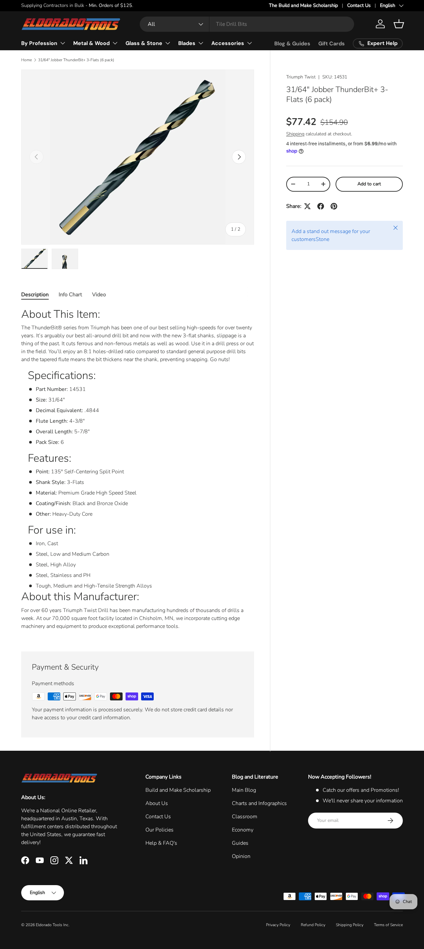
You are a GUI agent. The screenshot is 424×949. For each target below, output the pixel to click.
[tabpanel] (137, 471)
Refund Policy (313, 924)
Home (26, 60)
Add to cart (369, 184)
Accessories (227, 43)
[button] (399, 24)
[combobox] (247, 24)
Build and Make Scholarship (178, 790)
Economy (242, 829)
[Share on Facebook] (320, 206)
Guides (240, 843)
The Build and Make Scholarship (303, 5)
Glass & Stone (144, 43)
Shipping (295, 134)
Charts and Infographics (259, 803)
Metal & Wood (91, 43)
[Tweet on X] (307, 206)
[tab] (35, 294)
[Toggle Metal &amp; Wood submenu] (115, 43)
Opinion (241, 856)
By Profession (39, 43)
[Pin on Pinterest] (334, 206)
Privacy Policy (278, 924)
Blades (186, 43)
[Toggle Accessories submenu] (249, 43)
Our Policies (159, 829)
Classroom (244, 816)
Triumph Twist (301, 77)
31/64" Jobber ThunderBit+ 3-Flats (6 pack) (76, 60)
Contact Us (359, 5)
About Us (156, 803)
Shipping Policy (349, 924)
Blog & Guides (292, 43)
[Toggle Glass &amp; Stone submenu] (168, 43)
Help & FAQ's (161, 843)
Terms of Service (388, 924)
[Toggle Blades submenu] (201, 43)
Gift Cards (331, 43)
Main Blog (244, 790)
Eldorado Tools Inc (52, 924)
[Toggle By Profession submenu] (63, 43)
